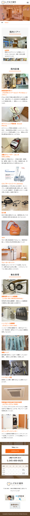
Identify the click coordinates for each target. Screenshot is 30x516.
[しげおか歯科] (9, 2)
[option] (15, 47)
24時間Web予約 (15, 451)
